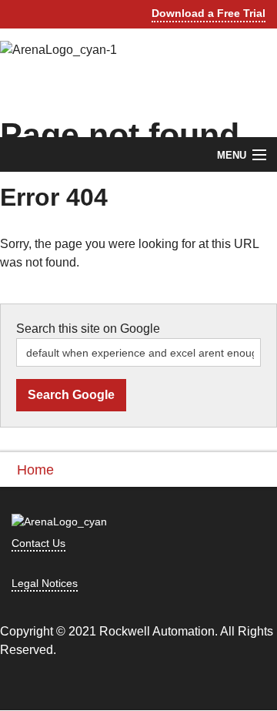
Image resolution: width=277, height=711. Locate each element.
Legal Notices (45, 583)
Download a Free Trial (208, 13)
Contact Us (38, 543)
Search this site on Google (88, 328)
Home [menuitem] (35, 470)
